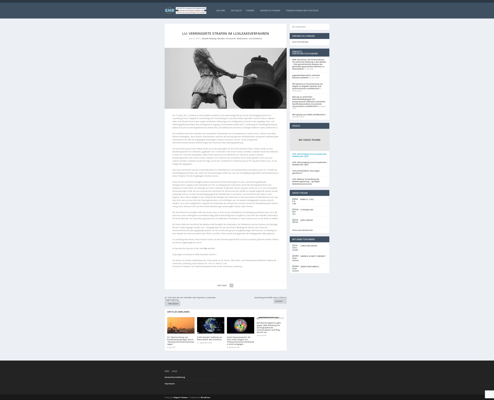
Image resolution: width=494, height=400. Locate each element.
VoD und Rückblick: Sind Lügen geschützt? (306, 172)
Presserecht (231, 38)
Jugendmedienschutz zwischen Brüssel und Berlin (306, 76)
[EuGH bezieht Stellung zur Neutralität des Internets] (210, 325)
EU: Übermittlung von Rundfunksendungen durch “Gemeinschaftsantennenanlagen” (180, 341)
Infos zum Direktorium (302, 230)
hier (205, 248)
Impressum (170, 383)
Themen (250, 11)
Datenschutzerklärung (175, 377)
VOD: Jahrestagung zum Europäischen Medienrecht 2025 (309, 163)
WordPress (205, 397)
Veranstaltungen (270, 11)
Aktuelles (236, 11)
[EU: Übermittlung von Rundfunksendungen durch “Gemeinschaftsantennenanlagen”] (181, 325)
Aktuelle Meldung (209, 38)
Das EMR (220, 11)
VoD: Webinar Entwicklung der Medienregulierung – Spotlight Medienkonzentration (306, 181)
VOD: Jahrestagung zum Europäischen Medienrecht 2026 (309, 155)
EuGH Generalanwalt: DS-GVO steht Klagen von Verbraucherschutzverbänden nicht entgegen (240, 341)
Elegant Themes (181, 397)
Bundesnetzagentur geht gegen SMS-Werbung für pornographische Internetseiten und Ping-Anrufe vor (269, 327)
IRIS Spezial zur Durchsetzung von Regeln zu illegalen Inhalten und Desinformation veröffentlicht (307, 86)
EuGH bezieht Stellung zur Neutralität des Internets (209, 338)
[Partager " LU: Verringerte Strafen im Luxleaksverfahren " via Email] (231, 285)
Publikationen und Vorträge (302, 11)
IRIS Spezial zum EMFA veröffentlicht (308, 114)
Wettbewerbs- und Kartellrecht (249, 38)
